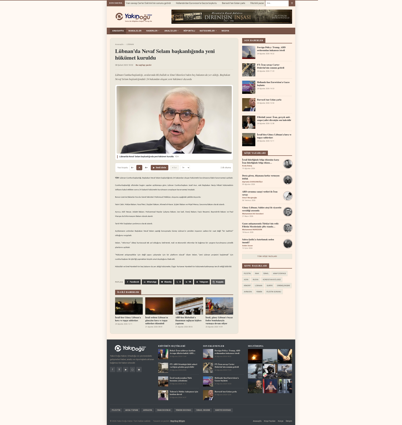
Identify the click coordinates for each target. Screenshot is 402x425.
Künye (280, 421)
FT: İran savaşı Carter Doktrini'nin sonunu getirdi (142, 3)
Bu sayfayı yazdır (144, 65)
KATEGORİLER (208, 31)
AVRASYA (248, 292)
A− (132, 167)
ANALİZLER (171, 31)
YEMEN (259, 292)
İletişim (289, 421)
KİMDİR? (247, 285)
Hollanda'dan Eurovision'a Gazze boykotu (191, 3)
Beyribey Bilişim (177, 421)
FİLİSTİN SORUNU (273, 292)
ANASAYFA (118, 31)
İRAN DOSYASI (164, 410)
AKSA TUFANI (131, 410)
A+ (146, 167)
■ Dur (174, 167)
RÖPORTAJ (189, 31)
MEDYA (225, 31)
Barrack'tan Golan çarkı (228, 3)
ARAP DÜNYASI (279, 273)
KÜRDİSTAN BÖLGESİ (272, 279)
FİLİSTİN (247, 273)
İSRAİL (266, 273)
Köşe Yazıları (269, 421)
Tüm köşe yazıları (267, 256)
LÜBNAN (130, 44)
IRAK (257, 273)
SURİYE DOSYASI (223, 410)
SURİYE (270, 285)
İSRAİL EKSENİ (203, 410)
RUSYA (255, 279)
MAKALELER (134, 31)
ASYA (246, 279)
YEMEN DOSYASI (183, 410)
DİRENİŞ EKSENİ (283, 285)
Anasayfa (119, 44)
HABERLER (153, 31)
